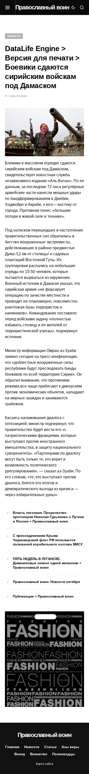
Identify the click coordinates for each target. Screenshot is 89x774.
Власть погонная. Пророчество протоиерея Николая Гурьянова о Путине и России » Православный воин (48, 517)
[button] (10, 7)
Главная (12, 747)
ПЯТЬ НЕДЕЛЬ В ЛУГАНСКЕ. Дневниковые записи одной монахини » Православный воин (47, 563)
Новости (13, 36)
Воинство (38, 754)
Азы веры (70, 747)
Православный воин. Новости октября (46, 582)
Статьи (50, 747)
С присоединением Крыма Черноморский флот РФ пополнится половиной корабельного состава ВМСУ (48, 540)
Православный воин (42, 7)
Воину (19, 754)
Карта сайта (44, 764)
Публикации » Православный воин (43, 596)
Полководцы (63, 754)
